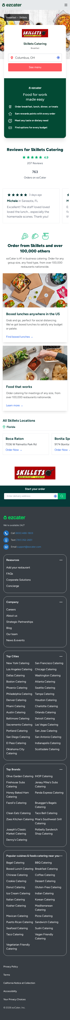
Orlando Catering (45, 712)
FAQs (9, 573)
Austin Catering (15, 712)
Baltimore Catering (17, 718)
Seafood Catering (17, 928)
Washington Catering (47, 675)
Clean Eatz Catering (18, 813)
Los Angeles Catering (19, 669)
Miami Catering (15, 706)
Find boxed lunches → (19, 336)
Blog (9, 628)
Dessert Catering (45, 881)
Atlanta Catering (45, 681)
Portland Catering (17, 730)
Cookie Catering (16, 881)
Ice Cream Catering (18, 893)
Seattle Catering (45, 687)
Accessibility (10, 991)
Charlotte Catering (46, 706)
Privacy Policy (10, 966)
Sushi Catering (44, 928)
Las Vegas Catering (46, 724)
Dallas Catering (15, 675)
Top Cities (12, 656)
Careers (11, 609)
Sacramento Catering (19, 724)
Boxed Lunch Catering (19, 868)
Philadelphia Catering (19, 693)
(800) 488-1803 (24, 533)
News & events (15, 640)
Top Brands (13, 769)
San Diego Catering (18, 737)
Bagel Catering (15, 862)
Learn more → (14, 405)
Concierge (12, 586)
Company (12, 602)
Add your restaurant (18, 567)
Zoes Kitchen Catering (20, 819)
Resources (12, 560)
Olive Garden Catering (19, 776)
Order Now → (14, 449)
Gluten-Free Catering (48, 887)
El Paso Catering (16, 743)
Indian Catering (44, 893)
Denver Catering (16, 700)
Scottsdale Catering (47, 749)
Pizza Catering (43, 916)
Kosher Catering (16, 905)
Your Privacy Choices (14, 999)
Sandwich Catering (46, 922)
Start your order (35, 489)
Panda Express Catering (49, 792)
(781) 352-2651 (24, 540)
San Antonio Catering (48, 737)
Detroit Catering (45, 718)
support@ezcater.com (29, 546)
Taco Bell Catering (46, 813)
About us (11, 615)
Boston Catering (16, 681)
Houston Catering (46, 700)
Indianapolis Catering (47, 743)
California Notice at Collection (19, 983)
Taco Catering (14, 934)
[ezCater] (12, 5)
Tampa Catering (44, 693)
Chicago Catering (45, 669)
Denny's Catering (16, 839)
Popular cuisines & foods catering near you (32, 855)
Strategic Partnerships (19, 621)
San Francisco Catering (49, 663)
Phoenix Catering (16, 687)
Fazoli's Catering (16, 802)
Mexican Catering (17, 916)
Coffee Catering (45, 875)
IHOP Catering (43, 776)
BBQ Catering (43, 862)
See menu (35, 67)
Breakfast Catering (46, 868)
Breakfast (11, 17)
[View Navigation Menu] (66, 5)
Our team (12, 634)
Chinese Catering (17, 875)
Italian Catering (15, 899)
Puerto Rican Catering (19, 922)
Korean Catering (45, 899)
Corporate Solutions (18, 579)
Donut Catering (15, 887)
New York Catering (17, 663)
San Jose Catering (46, 730)
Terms (6, 974)
